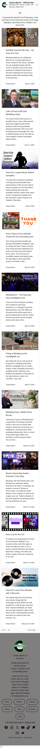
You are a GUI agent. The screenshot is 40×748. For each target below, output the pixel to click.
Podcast (32, 702)
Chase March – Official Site (21, 3)
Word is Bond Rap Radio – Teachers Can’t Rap (18, 474)
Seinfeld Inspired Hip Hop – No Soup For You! (20, 51)
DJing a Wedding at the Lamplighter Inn (16, 355)
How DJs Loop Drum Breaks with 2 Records (19, 591)
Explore (19, 702)
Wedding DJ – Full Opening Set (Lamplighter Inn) (18, 296)
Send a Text (30, 722)
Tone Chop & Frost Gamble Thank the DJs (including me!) (19, 235)
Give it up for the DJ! (15, 534)
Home (7, 702)
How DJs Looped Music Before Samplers (20, 174)
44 (9, 630)
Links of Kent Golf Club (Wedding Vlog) (16, 112)
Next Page (33, 630)
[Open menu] (37, 5)
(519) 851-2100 (15, 722)
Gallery (7, 709)
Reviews (32, 709)
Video (19, 709)
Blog (20, 716)
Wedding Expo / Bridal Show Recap (19, 413)
